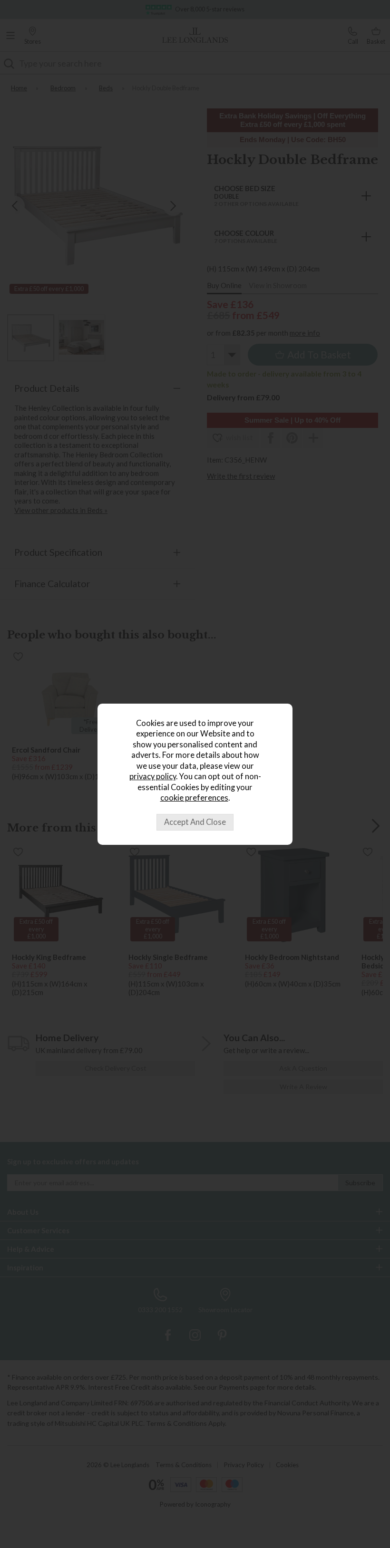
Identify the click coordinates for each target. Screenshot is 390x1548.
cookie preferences (194, 798)
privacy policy (152, 776)
